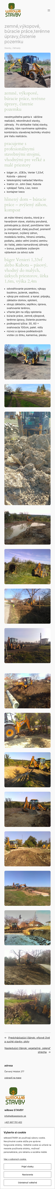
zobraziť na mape (12, 1077)
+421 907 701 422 (13, 1122)
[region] (27, 1158)
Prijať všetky (28, 1166)
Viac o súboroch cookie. (15, 1159)
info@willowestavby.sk (15, 1116)
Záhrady (16, 48)
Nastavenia (27, 1174)
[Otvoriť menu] (49, 10)
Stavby (7, 48)
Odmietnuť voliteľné (27, 1182)
